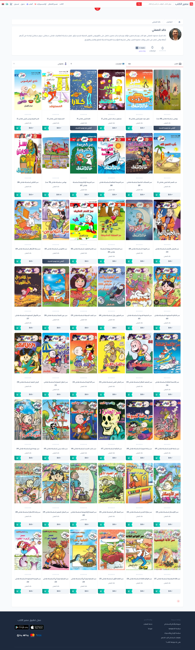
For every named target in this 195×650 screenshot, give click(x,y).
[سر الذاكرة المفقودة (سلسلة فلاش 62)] (167, 286)
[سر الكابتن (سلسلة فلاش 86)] (27, 153)
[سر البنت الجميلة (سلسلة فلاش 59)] (83, 286)
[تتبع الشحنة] (7, 4)
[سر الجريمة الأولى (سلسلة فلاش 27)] (55, 616)
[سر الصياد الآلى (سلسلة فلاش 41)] (111, 483)
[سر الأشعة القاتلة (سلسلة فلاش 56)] (167, 353)
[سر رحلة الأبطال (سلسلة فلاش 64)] (27, 220)
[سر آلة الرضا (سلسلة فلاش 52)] (83, 353)
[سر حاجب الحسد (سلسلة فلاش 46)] (83, 420)
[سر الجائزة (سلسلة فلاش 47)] (111, 420)
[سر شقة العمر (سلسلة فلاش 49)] (167, 420)
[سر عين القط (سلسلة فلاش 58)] (55, 286)
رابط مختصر (142, 51)
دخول (23, 4)
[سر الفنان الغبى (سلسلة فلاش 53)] (111, 353)
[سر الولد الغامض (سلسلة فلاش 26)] (27, 616)
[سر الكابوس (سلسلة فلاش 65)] (55, 220)
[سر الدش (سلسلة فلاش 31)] (167, 616)
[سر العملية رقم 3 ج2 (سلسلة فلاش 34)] (83, 550)
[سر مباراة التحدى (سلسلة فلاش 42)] (139, 483)
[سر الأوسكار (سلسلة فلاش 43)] (167, 483)
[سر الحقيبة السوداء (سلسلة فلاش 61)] (139, 286)
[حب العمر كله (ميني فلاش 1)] (167, 153)
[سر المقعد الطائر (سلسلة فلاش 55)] (139, 353)
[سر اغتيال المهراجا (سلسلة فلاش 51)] (55, 353)
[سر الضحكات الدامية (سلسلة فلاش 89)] (139, 153)
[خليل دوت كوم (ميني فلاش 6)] (139, 90)
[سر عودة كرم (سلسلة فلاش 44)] (27, 420)
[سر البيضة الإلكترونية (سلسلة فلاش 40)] (83, 483)
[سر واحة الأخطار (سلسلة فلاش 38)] (27, 483)
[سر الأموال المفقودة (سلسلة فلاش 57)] (27, 286)
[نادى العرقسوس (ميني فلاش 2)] (27, 90)
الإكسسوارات (41, 4)
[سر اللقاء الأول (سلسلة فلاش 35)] (111, 550)
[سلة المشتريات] (11, 4)
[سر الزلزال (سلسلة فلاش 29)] (111, 616)
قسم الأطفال (53, 4)
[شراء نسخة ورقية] (139, 128)
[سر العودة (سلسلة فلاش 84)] (139, 220)
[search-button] (139, 4)
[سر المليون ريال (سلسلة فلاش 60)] (111, 286)
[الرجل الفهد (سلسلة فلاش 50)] (27, 353)
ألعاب (31, 4)
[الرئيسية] (179, 22)
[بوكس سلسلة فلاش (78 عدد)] (55, 153)
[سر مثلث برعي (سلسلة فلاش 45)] (55, 420)
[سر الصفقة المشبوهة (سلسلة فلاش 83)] (111, 220)
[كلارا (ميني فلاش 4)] (83, 90)
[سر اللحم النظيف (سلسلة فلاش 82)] (83, 220)
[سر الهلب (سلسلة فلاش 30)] (139, 616)
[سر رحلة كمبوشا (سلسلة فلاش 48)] (139, 420)
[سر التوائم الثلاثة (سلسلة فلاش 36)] (139, 550)
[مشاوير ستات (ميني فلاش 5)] (111, 90)
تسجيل (16, 4)
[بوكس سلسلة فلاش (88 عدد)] (167, 90)
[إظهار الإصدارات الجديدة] (97, 9)
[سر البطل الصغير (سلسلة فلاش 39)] (55, 483)
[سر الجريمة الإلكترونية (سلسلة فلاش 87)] (83, 153)
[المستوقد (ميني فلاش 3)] (55, 90)
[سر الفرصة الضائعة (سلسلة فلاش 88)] (111, 153)
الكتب (62, 4)
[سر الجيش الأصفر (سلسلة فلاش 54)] (167, 220)
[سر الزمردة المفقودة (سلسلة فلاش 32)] (27, 550)
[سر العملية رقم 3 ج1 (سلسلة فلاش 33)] (55, 550)
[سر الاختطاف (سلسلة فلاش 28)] (83, 616)
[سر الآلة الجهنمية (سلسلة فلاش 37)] (167, 550)
